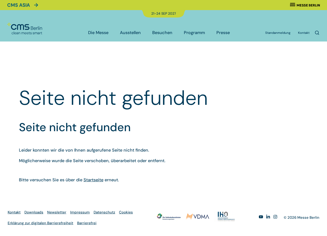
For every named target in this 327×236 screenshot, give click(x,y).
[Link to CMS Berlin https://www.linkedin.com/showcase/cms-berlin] (268, 217)
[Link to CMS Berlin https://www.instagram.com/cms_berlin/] (275, 217)
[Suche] (317, 32)
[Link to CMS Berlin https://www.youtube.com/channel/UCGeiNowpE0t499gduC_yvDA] (261, 217)
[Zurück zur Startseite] (24, 28)
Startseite (93, 180)
